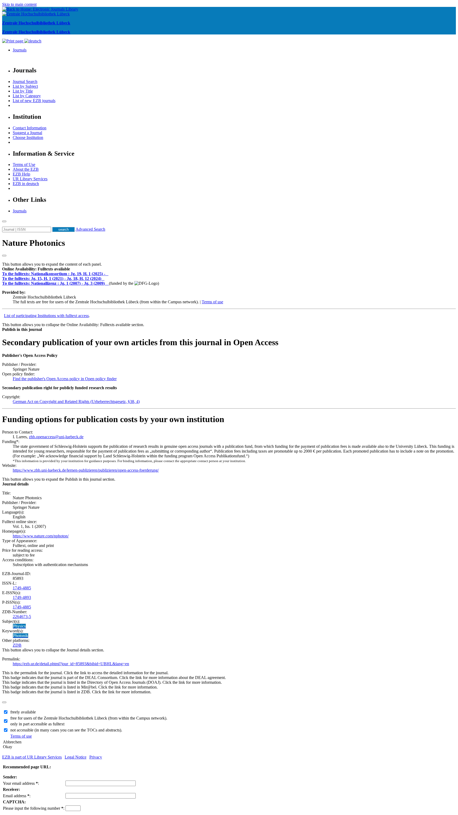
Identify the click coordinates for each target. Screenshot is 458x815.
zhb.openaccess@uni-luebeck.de (56, 437)
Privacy (95, 757)
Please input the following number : (33, 808)
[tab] (229, 269)
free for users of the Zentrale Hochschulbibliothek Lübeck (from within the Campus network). (88, 718)
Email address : (16, 796)
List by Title (23, 91)
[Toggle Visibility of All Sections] (4, 255)
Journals (20, 50)
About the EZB (26, 169)
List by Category (27, 96)
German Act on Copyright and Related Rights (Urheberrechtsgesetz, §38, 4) (76, 401)
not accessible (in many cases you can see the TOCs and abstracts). (66, 730)
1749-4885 (22, 588)
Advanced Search (90, 229)
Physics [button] (19, 626)
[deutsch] (32, 41)
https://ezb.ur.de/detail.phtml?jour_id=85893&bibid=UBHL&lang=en (71, 663)
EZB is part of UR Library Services (32, 757)
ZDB (17, 645)
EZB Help (21, 174)
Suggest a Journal (27, 132)
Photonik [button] (20, 635)
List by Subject (25, 86)
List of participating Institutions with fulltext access (46, 315)
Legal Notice (75, 757)
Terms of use (212, 302)
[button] (36, 269)
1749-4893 (22, 597)
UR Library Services (30, 179)
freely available (23, 712)
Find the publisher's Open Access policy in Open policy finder (65, 378)
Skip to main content (19, 4)
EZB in (26, 183)
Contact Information (29, 128)
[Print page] (13, 41)
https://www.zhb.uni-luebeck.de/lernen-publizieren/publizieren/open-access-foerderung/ (86, 470)
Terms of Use (24, 164)
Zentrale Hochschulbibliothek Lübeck (36, 23)
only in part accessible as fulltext (37, 724)
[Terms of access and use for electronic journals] (107, 273)
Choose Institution (28, 137)
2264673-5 (22, 616)
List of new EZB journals (34, 100)
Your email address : (21, 783)
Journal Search (25, 81)
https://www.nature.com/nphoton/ (41, 536)
